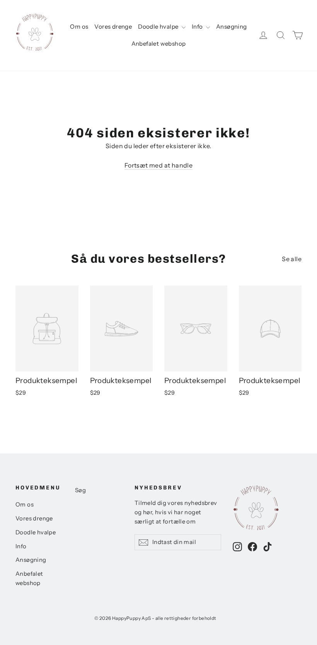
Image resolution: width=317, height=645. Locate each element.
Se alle (292, 259)
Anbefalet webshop (158, 43)
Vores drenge (113, 26)
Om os (79, 26)
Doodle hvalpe (159, 26)
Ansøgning (231, 26)
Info (198, 26)
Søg (80, 490)
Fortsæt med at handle (158, 165)
